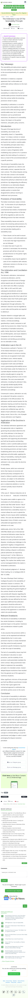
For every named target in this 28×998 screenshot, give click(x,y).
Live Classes (8, 5)
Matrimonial (20, 7)
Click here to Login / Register (14, 890)
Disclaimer (8, 982)
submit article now (14, 973)
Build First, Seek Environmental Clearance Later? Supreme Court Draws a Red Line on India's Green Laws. (15, 846)
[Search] (25, 906)
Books (21, 5)
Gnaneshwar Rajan (15, 24)
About (4, 981)
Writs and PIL (7, 7)
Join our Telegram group (14, 762)
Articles (7, 912)
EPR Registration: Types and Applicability (14, 922)
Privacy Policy (13, 982)
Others (6, 792)
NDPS (14, 7)
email (14, 970)
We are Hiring (9, 981)
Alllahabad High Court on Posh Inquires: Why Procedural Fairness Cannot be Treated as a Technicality (13, 835)
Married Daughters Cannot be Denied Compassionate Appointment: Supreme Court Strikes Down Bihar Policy (14, 829)
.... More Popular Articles (7, 961)
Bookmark (21, 28)
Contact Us (19, 982)
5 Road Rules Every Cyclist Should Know (14, 939)
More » (24, 863)
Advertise (15, 981)
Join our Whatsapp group (14, 767)
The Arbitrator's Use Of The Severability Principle (14, 20)
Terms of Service (21, 981)
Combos (16, 5)
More (13, 9)
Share (13, 28)
